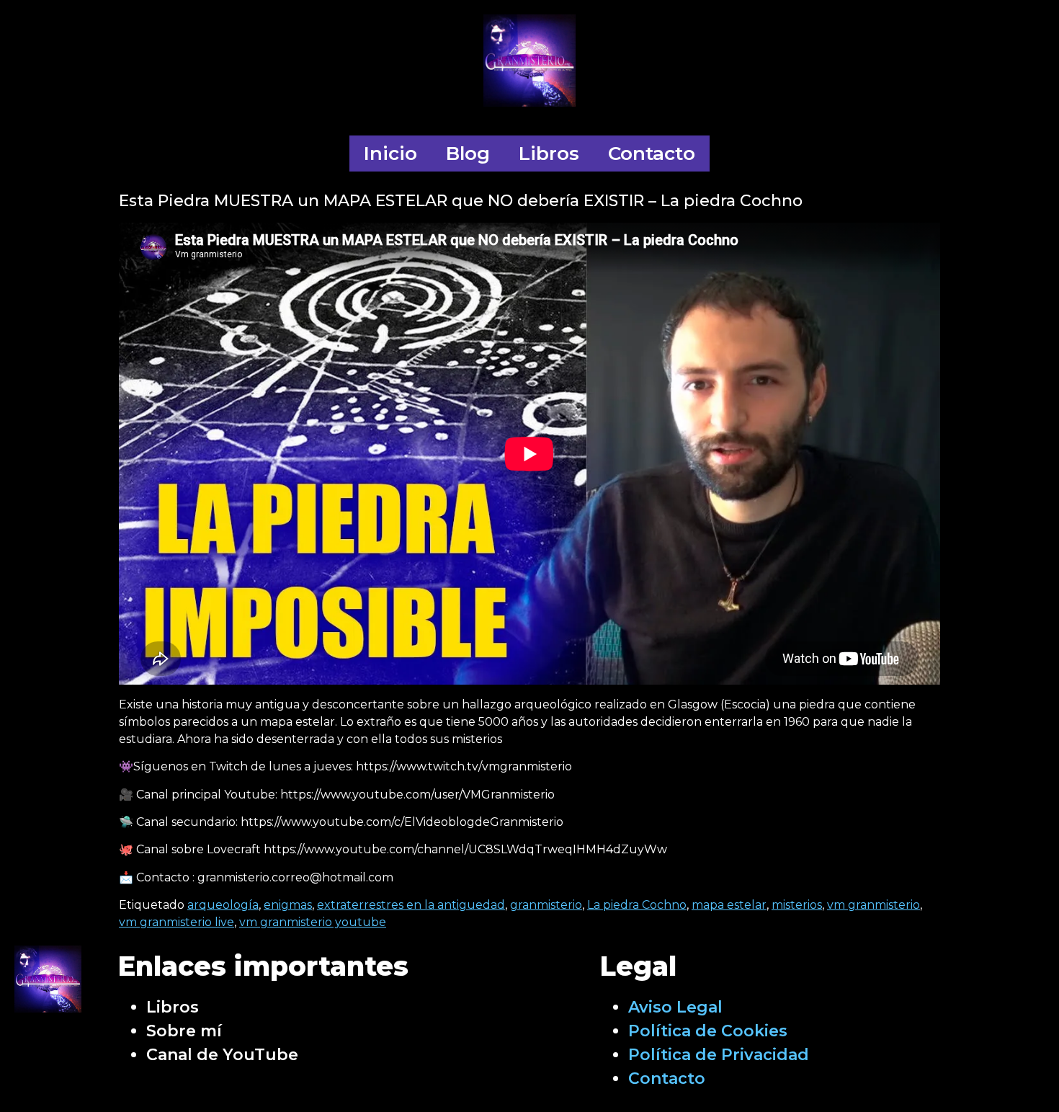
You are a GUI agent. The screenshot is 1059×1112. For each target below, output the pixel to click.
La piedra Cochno (637, 905)
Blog (468, 153)
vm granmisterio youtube (312, 922)
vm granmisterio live (176, 922)
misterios (797, 905)
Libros (549, 153)
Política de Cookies (707, 1031)
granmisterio (546, 905)
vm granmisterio (873, 905)
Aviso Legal (675, 1007)
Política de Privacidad (718, 1054)
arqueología (223, 905)
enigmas (288, 905)
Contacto (651, 153)
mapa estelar (729, 905)
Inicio (390, 153)
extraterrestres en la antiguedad (411, 905)
